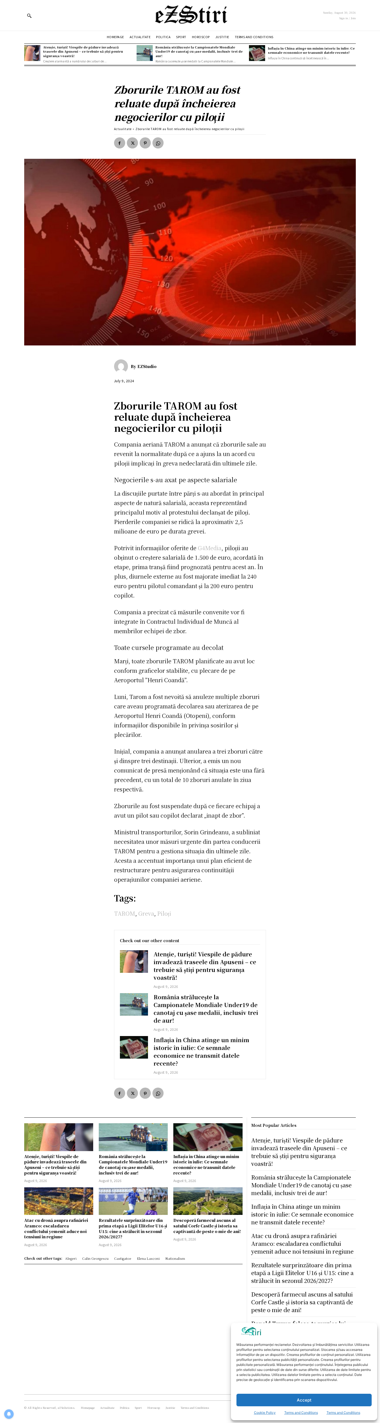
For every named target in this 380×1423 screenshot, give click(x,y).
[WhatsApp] (158, 142)
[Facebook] (119, 142)
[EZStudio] (122, 366)
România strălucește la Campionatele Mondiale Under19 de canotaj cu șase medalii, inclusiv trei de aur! (199, 51)
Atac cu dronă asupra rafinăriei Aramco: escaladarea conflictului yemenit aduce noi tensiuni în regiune (56, 1228)
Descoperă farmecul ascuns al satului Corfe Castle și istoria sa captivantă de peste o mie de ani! (207, 1225)
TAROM (124, 913)
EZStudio (147, 366)
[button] (29, 16)
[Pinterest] (145, 142)
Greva (146, 913)
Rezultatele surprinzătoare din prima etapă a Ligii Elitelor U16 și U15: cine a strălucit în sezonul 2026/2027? (133, 1228)
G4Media (209, 548)
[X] (132, 142)
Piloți (164, 913)
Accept (304, 1400)
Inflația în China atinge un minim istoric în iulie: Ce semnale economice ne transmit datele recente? (311, 50)
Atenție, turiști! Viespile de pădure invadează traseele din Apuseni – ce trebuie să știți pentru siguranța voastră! (83, 51)
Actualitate (123, 129)
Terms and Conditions (301, 1412)
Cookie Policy (265, 1412)
